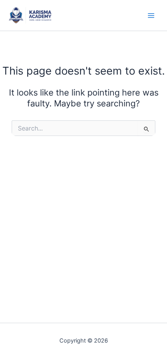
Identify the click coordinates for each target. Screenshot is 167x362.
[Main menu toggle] (151, 15)
